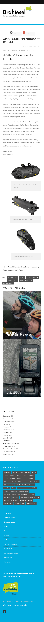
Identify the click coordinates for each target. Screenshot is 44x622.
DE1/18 (15, 472)
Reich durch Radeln (9, 449)
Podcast (6, 540)
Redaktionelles (8, 446)
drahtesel (13, 482)
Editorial (5, 424)
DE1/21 (34, 472)
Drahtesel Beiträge (10, 517)
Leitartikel (6, 438)
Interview (6, 432)
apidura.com (7, 151)
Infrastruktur (7, 430)
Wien (22, 503)
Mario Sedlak (10, 46)
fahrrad (26, 482)
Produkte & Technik (26, 50)
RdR (38, 497)
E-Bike (20, 482)
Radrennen (7, 497)
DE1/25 (12, 475)
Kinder (13, 488)
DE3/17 (31, 475)
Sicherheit (14, 500)
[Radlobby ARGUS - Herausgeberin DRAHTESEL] (10, 587)
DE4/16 (31, 478)
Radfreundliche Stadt (10, 494)
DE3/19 (12, 478)
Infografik (6, 427)
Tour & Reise (7, 454)
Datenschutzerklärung (11, 553)
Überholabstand (31, 503)
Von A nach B (13, 393)
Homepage (7, 513)
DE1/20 (27, 472)
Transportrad (22, 500)
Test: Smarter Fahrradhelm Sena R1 (18, 334)
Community (6, 416)
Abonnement (8, 531)
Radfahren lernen (23, 491)
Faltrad (18, 485)
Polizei (6, 491)
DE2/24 (22, 277)
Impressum (7, 562)
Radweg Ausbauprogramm (28, 497)
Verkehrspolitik (8, 503)
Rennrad (6, 500)
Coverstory (6, 419)
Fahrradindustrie (9, 485)
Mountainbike (32, 488)
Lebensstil (6, 435)
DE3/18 (6, 478)
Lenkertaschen (32, 277)
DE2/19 (19, 475)
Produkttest (12, 280)
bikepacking (12, 277)
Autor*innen (8, 548)
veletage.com (7, 154)
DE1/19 (21, 472)
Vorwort (17, 503)
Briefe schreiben (9, 522)
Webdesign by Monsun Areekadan (15, 605)
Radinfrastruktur (22, 494)
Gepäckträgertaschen (28, 485)
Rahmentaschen (26, 280)
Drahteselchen (8, 421)
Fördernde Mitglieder (11, 544)
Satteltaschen (8, 283)
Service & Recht (8, 452)
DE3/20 (19, 478)
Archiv (6, 526)
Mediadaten (8, 557)
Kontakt (6, 535)
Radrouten (15, 497)
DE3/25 (25, 478)
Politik (5, 440)
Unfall (30, 500)
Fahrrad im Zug (34, 482)
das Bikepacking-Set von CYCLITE (25, 65)
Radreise (31, 494)
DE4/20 (6, 482)
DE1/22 (6, 475)
